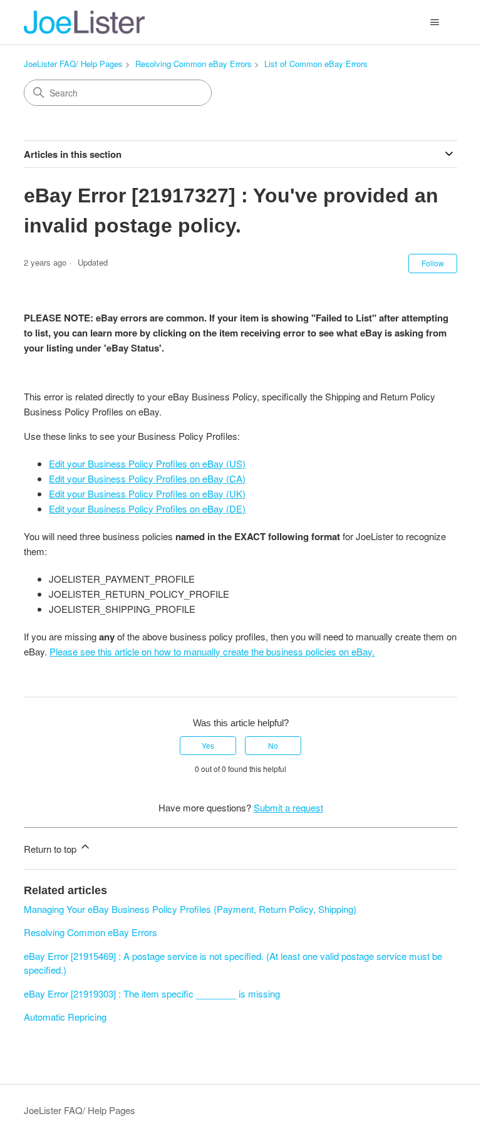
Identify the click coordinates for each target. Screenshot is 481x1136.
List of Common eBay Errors (316, 64)
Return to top (51, 848)
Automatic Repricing (65, 1016)
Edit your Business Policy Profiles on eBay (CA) (147, 478)
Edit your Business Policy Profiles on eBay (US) (147, 463)
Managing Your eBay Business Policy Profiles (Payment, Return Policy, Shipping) (190, 908)
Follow (433, 263)
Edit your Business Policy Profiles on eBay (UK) (147, 493)
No (273, 745)
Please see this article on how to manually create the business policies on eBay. (212, 651)
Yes (208, 745)
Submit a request (288, 807)
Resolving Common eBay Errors (193, 64)
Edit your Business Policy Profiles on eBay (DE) (147, 508)
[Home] (84, 22)
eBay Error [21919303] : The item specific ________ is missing (152, 993)
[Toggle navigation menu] (435, 23)
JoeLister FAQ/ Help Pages (73, 64)
